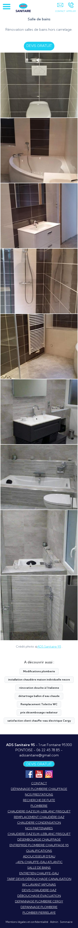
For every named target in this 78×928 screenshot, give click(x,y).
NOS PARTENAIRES (39, 828)
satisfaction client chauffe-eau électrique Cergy (39, 720)
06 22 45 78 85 (48, 750)
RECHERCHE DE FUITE (39, 800)
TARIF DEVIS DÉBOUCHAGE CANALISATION (39, 879)
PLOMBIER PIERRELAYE (39, 913)
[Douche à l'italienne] (39, 281)
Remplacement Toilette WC (39, 704)
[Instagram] (49, 774)
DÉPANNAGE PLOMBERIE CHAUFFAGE (39, 789)
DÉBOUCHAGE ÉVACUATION (39, 896)
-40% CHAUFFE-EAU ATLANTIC (39, 862)
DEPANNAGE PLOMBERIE (39, 907)
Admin (54, 921)
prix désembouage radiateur (39, 712)
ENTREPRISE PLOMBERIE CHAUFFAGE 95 (39, 845)
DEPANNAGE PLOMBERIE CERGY (39, 901)
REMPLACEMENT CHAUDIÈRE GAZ (39, 817)
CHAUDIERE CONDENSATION (39, 823)
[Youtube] (39, 774)
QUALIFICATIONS (39, 851)
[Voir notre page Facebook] (29, 774)
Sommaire (66, 921)
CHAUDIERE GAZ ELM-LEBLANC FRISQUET (39, 811)
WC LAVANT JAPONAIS (39, 884)
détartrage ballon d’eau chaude (39, 696)
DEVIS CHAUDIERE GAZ (39, 890)
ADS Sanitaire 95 (49, 646)
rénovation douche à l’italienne (39, 687)
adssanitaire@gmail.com (39, 755)
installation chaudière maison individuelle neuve (39, 679)
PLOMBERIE (39, 806)
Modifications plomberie (39, 671)
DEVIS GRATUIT (39, 45)
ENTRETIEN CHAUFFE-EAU (39, 873)
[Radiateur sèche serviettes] (39, 346)
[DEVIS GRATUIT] (60, 8)
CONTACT (39, 783)
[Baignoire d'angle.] (39, 150)
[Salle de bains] (39, 85)
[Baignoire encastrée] (39, 477)
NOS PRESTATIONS (39, 794)
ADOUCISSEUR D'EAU (39, 856)
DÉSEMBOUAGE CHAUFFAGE (39, 839)
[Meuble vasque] (39, 215)
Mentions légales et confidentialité (27, 921)
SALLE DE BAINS (39, 868)
